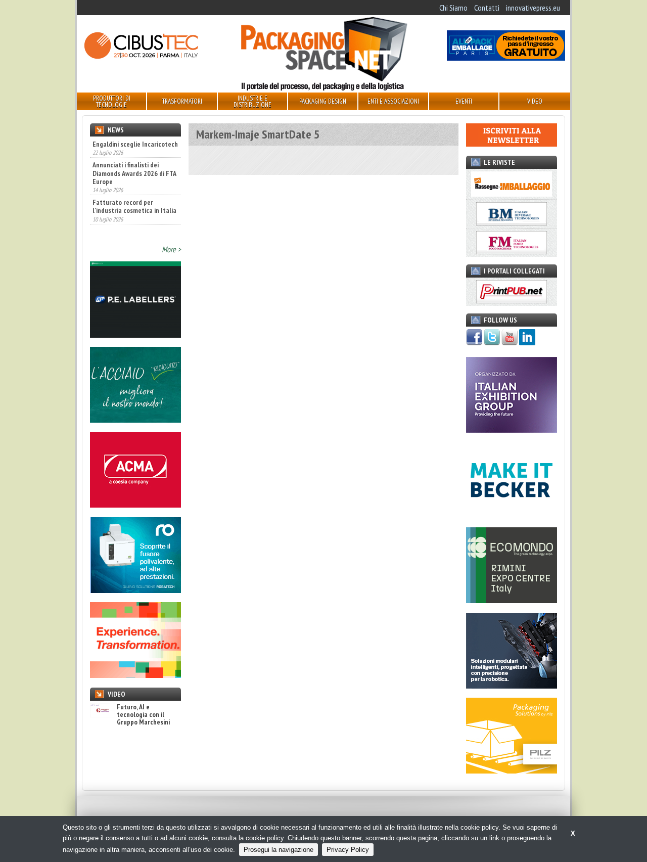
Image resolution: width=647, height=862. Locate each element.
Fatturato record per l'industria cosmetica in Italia (134, 206)
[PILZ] (511, 770)
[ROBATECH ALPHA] (135, 590)
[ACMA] (135, 505)
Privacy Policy (348, 849)
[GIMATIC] (511, 685)
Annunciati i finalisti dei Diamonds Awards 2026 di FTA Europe (134, 173)
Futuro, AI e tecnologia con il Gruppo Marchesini (143, 715)
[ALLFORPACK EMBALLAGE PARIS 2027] (506, 58)
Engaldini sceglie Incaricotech (135, 144)
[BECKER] (511, 515)
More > (171, 249)
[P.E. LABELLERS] (135, 335)
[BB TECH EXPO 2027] (511, 430)
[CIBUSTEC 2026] (141, 58)
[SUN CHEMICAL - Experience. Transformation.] (135, 675)
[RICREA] (135, 420)
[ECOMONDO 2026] (511, 600)
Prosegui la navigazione (278, 849)
